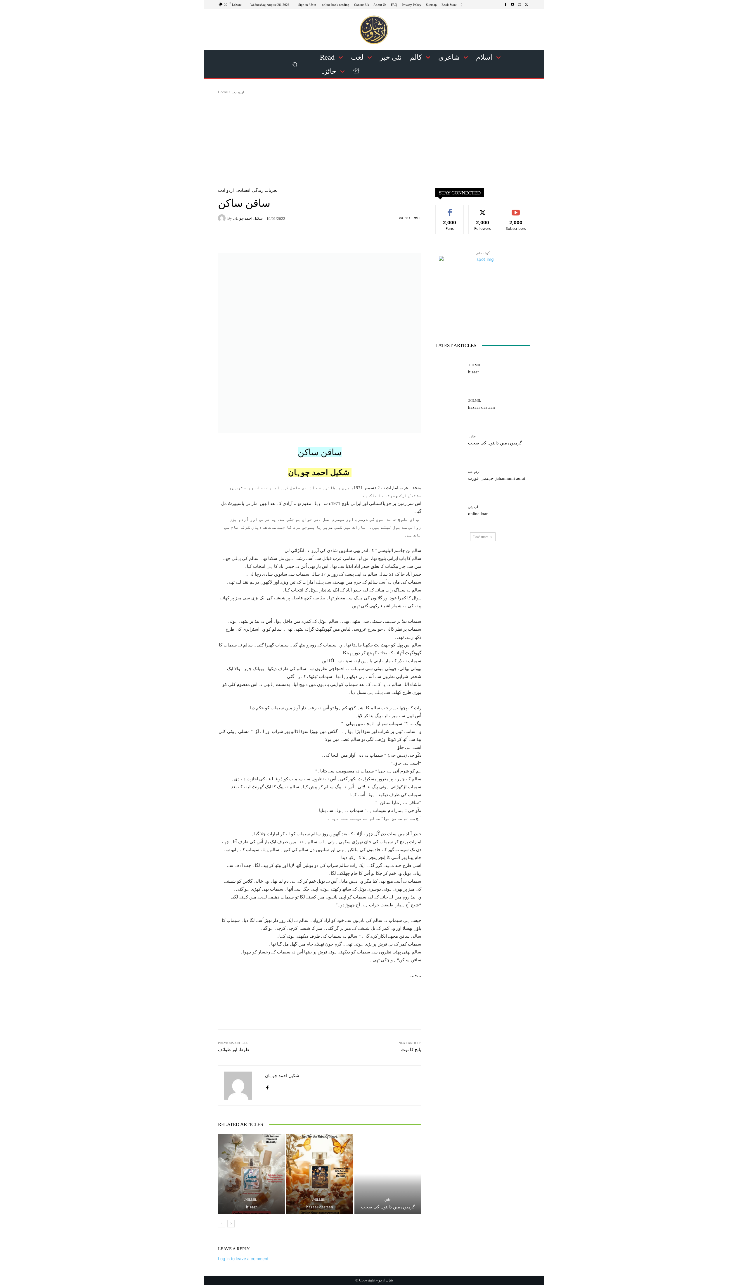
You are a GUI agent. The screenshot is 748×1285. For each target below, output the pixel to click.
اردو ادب (238, 91)
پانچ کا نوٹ (411, 1049)
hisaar (251, 1207)
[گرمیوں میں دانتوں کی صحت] (387, 1174)
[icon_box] (452, 5)
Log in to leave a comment (243, 1258)
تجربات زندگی (265, 190)
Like (449, 209)
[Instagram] (519, 4)
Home (223, 91)
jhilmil (250, 1199)
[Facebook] (505, 4)
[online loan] (449, 511)
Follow (483, 209)
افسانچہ (242, 190)
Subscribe (516, 209)
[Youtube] (512, 4)
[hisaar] (251, 1174)
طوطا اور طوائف (233, 1049)
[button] (295, 64)
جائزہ (387, 1199)
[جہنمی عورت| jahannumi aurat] (449, 475)
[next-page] (231, 1223)
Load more (480, 537)
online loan (478, 513)
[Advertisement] (374, 139)
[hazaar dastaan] (319, 1174)
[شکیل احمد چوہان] (222, 218)
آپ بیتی (473, 507)
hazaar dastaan (319, 1207)
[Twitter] (526, 4)
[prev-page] (221, 1223)
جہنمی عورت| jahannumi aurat (496, 478)
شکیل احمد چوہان (248, 218)
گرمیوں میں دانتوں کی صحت (388, 1207)
